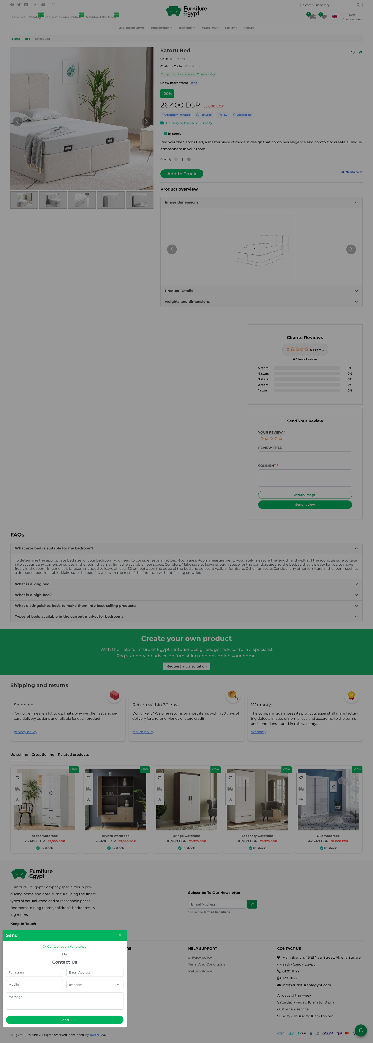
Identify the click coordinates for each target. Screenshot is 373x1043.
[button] (118, 984)
